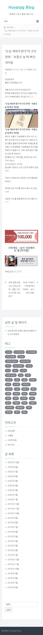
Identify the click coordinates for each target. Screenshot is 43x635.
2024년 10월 (13, 462)
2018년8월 (31, 352)
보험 (8, 393)
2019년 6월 (13, 532)
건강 (17, 380)
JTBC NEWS (18, 366)
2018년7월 (19, 352)
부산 (24, 393)
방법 (33, 389)
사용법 (10, 435)
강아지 (9, 380)
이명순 (16, 403)
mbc (15, 370)
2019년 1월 (13, 555)
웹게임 (24, 398)
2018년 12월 (13, 560)
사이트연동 (12, 440)
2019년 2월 (13, 550)
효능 (24, 412)
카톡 (28, 407)
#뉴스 (12, 161)
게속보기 (17, 154)
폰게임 (9, 412)
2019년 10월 (13, 513)
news (23, 370)
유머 (32, 398)
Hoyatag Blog (21, 7)
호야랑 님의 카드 (12, 188)
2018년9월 (10, 356)
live (8, 370)
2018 (9, 352)
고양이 (33, 380)
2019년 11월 (13, 509)
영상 (8, 398)
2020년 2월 (13, 495)
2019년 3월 (13, 546)
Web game (11, 375)
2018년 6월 (13, 587)
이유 (24, 403)
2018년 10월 (13, 569)
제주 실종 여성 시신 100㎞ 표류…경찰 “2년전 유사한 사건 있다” (14, 289)
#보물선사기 (10, 157)
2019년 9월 (13, 518)
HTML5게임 (25, 361)
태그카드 (10, 27)
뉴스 (8, 384)
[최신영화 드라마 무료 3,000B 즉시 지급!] (21, 236)
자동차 (33, 403)
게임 (24, 380)
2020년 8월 (13, 467)
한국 (17, 412)
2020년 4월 (13, 485)
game (21, 356)
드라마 (9, 389)
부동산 (16, 393)
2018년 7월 (13, 583)
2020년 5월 (13, 481)
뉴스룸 (16, 384)
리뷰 (17, 389)
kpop (29, 366)
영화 (15, 398)
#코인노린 (28, 157)
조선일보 (10, 407)
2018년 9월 (13, 573)
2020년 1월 (13, 499)
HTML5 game (12, 361)
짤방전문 (20, 407)
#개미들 (19, 157)
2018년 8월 (13, 578)
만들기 (25, 389)
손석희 (33, 393)
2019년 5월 (13, 536)
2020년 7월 (13, 472)
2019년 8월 (13, 522)
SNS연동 (11, 431)
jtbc (8, 366)
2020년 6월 (13, 476)
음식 (8, 403)
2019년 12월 (13, 504)
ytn (20, 375)
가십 (27, 375)
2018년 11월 (13, 564)
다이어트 (26, 384)
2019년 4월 (13, 541)
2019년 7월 (13, 527)
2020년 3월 (13, 490)
